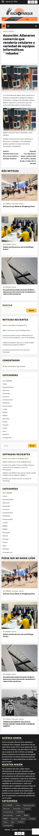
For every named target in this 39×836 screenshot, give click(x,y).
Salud (4, 431)
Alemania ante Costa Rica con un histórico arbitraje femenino (11, 155)
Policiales (5, 425)
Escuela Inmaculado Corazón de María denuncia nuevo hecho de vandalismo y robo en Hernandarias (19, 292)
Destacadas (15, 203)
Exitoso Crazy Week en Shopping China (19, 206)
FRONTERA (6, 403)
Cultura (4, 384)
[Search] (36, 26)
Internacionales (7, 406)
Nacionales (5, 419)
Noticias (5, 31)
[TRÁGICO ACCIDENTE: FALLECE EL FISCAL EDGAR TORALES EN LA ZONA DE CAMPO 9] (20, 702)
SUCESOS (11, 31)
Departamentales (8, 387)
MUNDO (4, 412)
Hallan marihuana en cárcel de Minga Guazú (16, 330)
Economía (5, 396)
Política (4, 428)
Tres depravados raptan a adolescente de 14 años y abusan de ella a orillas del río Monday (28, 157)
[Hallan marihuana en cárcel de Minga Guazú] (20, 228)
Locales (4, 409)
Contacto (15, 830)
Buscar (7, 305)
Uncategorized (7, 437)
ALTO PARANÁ (7, 203)
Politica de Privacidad (27, 830)
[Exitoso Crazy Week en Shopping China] (20, 187)
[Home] (4, 26)
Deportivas (5, 390)
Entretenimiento (7, 400)
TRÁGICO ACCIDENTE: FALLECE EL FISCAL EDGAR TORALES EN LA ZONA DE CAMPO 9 (19, 724)
